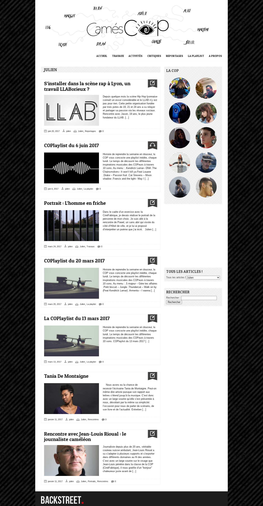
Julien (80, 131)
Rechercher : (173, 297)
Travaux (118, 55)
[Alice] (206, 104)
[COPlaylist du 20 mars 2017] (151, 261)
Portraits (92, 481)
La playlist (196, 55)
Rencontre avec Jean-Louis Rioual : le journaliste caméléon (85, 436)
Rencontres (93, 419)
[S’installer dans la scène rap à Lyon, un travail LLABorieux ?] (151, 83)
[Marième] (179, 128)
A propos (215, 55)
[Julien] (206, 128)
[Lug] (179, 104)
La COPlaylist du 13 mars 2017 (77, 318)
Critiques (154, 55)
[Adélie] (179, 153)
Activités (135, 55)
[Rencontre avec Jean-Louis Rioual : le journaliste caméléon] (151, 434)
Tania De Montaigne (66, 376)
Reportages (174, 55)
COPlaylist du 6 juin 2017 (71, 145)
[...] (126, 117)
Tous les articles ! (176, 277)
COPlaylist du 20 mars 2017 (74, 261)
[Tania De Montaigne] (151, 376)
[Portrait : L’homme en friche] (151, 203)
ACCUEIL (101, 55)
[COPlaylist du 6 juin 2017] (151, 145)
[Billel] (206, 79)
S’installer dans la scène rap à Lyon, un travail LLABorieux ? (87, 86)
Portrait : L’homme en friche (75, 203)
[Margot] (179, 79)
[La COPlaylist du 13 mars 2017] (151, 318)
